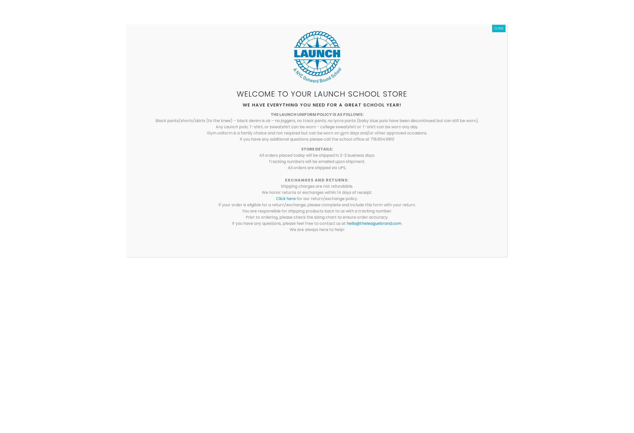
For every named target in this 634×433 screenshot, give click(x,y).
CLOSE (498, 28)
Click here (286, 199)
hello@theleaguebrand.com (374, 223)
